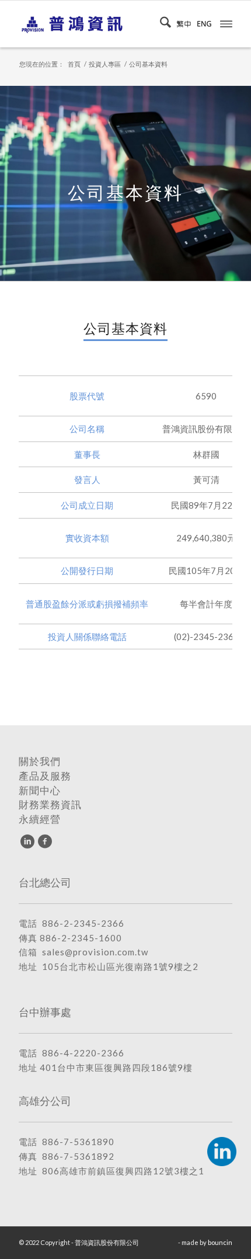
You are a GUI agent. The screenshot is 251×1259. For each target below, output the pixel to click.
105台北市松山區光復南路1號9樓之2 (120, 966)
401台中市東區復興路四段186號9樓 (116, 1067)
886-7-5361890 (78, 1141)
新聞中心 (40, 791)
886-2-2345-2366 (83, 923)
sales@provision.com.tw (95, 952)
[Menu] (226, 23)
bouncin (220, 1242)
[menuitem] (162, 24)
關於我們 (40, 761)
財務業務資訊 (50, 805)
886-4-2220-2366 (83, 1053)
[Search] (162, 24)
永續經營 (40, 819)
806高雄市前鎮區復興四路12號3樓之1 (123, 1171)
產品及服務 (45, 776)
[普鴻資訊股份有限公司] (104, 24)
